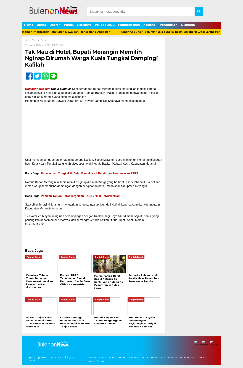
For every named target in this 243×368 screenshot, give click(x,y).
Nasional (149, 25)
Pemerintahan (129, 25)
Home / (29, 40)
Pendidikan (168, 25)
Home (28, 25)
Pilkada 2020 (105, 25)
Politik (69, 25)
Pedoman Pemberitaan (180, 357)
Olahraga (188, 25)
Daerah (55, 25)
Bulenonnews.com (37, 88)
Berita (41, 25)
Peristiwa (84, 25)
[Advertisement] (93, 131)
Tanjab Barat (40, 40)
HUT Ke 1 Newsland (152, 357)
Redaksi (201, 357)
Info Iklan (134, 357)
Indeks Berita (96, 361)
